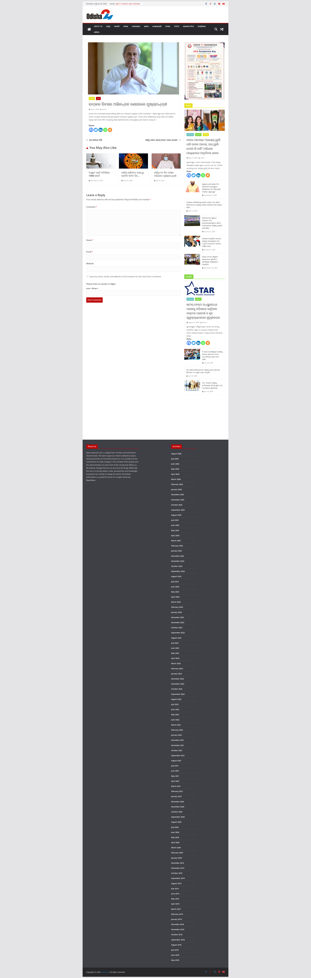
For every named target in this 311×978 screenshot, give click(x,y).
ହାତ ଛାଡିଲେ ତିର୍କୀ (95, 140)
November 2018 (177, 929)
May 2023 (175, 653)
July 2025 (175, 520)
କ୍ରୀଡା (146, 26)
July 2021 (175, 766)
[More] (110, 130)
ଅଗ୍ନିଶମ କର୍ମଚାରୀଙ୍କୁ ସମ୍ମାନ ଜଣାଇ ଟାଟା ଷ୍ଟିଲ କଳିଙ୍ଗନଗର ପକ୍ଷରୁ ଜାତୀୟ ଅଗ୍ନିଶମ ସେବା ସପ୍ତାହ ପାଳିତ (204, 204)
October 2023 (176, 627)
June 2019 (175, 893)
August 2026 (176, 453)
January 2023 (176, 673)
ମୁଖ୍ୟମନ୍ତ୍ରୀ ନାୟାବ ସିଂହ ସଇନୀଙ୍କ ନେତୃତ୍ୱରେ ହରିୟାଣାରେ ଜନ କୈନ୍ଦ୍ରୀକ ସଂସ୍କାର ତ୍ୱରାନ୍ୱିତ (211, 188)
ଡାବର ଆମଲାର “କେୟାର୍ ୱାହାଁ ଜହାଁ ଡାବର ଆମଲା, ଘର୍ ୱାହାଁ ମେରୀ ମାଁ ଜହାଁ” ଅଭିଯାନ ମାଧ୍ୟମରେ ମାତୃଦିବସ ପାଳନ (203, 146)
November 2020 (177, 807)
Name (89, 240)
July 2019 (175, 888)
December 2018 (177, 924)
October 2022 (176, 689)
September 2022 (178, 694)
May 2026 (175, 469)
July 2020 (175, 827)
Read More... (91, 480)
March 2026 (176, 479)
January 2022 (176, 735)
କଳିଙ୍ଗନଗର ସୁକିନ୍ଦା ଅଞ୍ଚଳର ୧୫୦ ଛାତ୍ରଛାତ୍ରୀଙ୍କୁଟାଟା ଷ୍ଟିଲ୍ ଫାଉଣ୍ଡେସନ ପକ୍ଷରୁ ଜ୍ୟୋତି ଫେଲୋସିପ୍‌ (212, 223)
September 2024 (178, 571)
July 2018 (175, 950)
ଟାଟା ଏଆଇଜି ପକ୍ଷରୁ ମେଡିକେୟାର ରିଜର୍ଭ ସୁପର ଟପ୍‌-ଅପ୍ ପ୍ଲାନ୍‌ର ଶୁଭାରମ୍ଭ (212, 385)
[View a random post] (222, 29)
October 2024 (176, 566)
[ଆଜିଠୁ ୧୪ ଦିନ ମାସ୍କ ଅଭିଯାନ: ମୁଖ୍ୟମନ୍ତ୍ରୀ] (166, 155)
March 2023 (176, 663)
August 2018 (176, 945)
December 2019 (177, 863)
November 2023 (177, 622)
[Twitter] (96, 130)
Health (198, 134)
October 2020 (176, 812)
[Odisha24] (89, 29)
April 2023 (175, 658)
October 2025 (176, 505)
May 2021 (175, 776)
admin (104, 109)
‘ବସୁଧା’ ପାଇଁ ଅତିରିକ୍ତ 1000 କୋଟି (99, 174)
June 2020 (175, 832)
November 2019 (177, 868)
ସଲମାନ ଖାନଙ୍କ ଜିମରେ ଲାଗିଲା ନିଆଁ (128, 4)
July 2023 (175, 643)
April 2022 (175, 720)
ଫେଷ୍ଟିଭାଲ (202, 26)
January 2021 (176, 796)
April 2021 (175, 781)
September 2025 (178, 510)
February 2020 (177, 853)
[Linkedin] (100, 130)
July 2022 (175, 704)
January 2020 (176, 858)
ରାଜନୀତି (117, 26)
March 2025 (176, 540)
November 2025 (177, 500)
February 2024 (177, 607)
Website (90, 263)
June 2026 (175, 464)
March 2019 (176, 909)
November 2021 (177, 745)
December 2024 (177, 556)
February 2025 (177, 546)
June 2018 (175, 955)
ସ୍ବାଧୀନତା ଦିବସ (188, 26)
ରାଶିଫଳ (96, 32)
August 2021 (176, 760)
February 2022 (177, 730)
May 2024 (175, 592)
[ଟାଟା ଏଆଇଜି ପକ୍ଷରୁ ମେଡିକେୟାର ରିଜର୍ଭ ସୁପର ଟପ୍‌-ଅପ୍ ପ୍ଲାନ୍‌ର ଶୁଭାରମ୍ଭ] (192, 387)
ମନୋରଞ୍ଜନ (136, 26)
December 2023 (177, 617)
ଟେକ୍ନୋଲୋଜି (156, 26)
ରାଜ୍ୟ (108, 26)
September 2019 (178, 878)
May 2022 (175, 714)
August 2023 (176, 638)
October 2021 (176, 750)
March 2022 (176, 725)
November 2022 (177, 684)
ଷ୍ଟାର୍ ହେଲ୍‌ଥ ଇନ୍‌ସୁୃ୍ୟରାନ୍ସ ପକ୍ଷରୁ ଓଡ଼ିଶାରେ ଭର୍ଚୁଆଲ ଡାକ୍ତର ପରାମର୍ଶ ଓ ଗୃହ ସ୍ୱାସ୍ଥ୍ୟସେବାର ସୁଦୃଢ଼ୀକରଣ (203, 310)
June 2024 (175, 587)
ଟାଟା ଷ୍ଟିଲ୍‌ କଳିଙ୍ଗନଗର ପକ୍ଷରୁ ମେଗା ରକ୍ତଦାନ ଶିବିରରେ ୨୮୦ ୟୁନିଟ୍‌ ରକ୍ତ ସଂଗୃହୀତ (203, 371)
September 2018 (178, 940)
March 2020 (176, 847)
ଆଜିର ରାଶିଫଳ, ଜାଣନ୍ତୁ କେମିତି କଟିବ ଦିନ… (132, 174)
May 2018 (175, 960)
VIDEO (176, 26)
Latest (92, 98)
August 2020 (176, 822)
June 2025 (175, 525)
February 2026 (177, 484)
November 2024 (177, 561)
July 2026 (175, 459)
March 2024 (176, 602)
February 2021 (177, 791)
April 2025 (175, 535)
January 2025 (176, 551)
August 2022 (176, 699)
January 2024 (176, 612)
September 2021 (178, 755)
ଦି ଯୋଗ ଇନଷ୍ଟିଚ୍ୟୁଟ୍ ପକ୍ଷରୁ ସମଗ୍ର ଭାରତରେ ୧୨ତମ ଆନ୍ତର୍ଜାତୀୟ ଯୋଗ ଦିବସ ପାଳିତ (212, 355)
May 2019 (175, 899)
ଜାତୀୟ (125, 26)
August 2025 (176, 515)
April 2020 (175, 842)
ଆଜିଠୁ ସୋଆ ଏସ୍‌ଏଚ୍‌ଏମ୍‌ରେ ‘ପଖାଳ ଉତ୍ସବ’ (161, 140)
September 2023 (178, 633)
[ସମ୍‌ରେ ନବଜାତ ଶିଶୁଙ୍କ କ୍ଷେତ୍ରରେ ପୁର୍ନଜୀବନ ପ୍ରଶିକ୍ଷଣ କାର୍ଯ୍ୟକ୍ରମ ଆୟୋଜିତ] (192, 262)
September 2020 (178, 817)
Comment (91, 207)
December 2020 (177, 801)
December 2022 (177, 679)
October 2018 (176, 934)
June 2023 (175, 648)
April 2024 (175, 597)
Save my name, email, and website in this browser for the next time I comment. (126, 276)
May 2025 (175, 530)
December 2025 (177, 494)
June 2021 (175, 771)
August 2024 (176, 576)
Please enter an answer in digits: (101, 284)
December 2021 (177, 740)
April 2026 (175, 474)
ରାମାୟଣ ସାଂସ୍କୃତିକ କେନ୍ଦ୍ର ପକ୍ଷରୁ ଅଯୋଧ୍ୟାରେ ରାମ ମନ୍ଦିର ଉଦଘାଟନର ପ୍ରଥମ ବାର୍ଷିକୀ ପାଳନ (211, 242)
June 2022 (175, 709)
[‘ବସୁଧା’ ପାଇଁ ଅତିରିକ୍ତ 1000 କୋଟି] (100, 155)
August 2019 (176, 883)
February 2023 (177, 668)
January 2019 (176, 919)
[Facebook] (91, 130)
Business (190, 134)
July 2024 (175, 581)
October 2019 (176, 873)
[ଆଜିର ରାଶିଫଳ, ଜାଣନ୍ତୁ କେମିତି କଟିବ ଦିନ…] (133, 155)
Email (89, 251)
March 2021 (176, 786)
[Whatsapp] (105, 130)
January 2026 (176, 489)
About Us (98, 26)
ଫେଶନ (167, 26)
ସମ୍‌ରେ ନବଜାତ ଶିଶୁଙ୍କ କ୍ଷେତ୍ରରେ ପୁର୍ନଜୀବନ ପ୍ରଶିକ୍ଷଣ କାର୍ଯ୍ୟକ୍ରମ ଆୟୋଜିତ (210, 260)
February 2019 (177, 914)
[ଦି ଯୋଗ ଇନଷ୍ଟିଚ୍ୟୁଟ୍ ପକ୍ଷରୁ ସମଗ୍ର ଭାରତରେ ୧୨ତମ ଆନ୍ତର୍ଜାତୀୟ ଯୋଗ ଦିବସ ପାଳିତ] (192, 357)
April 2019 (175, 904)
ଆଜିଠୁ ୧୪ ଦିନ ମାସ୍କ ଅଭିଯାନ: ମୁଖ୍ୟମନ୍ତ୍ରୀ (165, 174)
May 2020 (175, 837)
